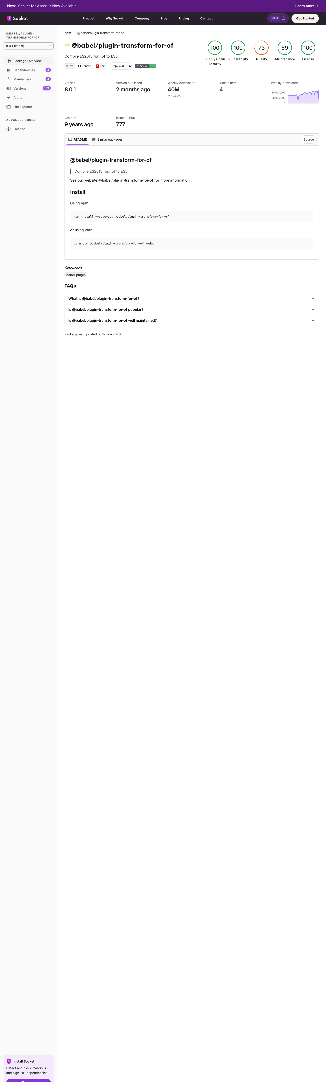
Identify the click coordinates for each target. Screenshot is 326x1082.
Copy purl (118, 66)
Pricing (184, 18)
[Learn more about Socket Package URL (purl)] (129, 66)
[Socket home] (17, 18)
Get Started (305, 18)
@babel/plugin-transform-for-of (125, 180)
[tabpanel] (191, 202)
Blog (164, 18)
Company (142, 18)
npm (68, 33)
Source (309, 139)
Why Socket (114, 18)
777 (120, 124)
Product (89, 18)
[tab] (78, 139)
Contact (206, 18)
